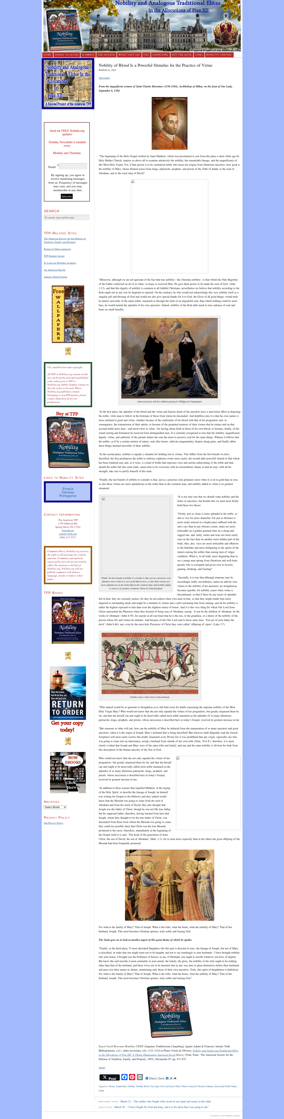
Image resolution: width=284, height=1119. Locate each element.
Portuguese (68, 495)
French (68, 488)
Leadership (121, 1086)
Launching (160, 55)
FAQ (146, 55)
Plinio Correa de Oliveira (193, 1086)
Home (47, 55)
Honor (112, 1086)
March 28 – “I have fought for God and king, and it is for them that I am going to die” (161, 1107)
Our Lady (154, 1086)
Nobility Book (142, 1086)
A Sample (88, 55)
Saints (101, 1090)
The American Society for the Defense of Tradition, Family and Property (65, 240)
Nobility (131, 1086)
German (68, 491)
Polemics (210, 1086)
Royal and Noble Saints (226, 1086)
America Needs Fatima (55, 276)
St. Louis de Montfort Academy (60, 263)
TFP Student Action (54, 256)
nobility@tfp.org (68, 534)
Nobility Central (219, 55)
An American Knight (54, 270)
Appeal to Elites (66, 55)
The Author (106, 55)
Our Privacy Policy (54, 823)
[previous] (104, 78)
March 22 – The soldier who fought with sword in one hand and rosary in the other (165, 1101)
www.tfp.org (68, 530)
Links (199, 55)
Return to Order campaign (57, 249)
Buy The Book (182, 55)
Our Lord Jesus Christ (170, 1086)
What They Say (129, 55)
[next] (102, 1067)
